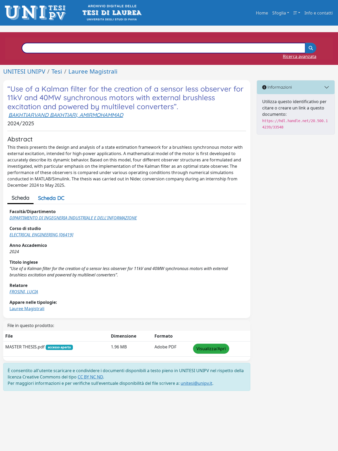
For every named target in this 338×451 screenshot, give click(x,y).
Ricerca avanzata (299, 56)
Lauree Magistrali (93, 71)
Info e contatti (318, 13)
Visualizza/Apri (211, 349)
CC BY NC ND (90, 377)
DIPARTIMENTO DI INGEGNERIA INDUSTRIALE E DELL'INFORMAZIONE (73, 218)
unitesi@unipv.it (196, 383)
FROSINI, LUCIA (24, 292)
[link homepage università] (111, 12)
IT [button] (295, 13)
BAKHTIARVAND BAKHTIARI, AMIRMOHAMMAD (65, 115)
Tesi (56, 71)
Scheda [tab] (20, 197)
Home (262, 13)
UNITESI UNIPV (24, 71)
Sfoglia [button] (279, 13)
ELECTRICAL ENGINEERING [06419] (41, 235)
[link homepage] (37, 12)
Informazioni (279, 87)
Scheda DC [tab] (51, 198)
